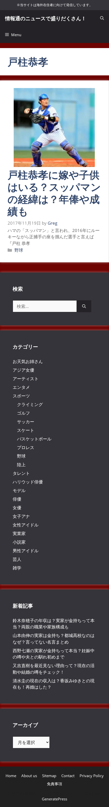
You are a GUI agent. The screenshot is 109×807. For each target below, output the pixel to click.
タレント (21, 473)
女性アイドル (26, 525)
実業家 (19, 533)
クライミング (30, 404)
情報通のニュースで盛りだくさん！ (45, 18)
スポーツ (21, 396)
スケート (25, 430)
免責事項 (54, 783)
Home (11, 775)
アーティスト (26, 378)
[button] (102, 18)
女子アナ (21, 516)
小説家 (19, 542)
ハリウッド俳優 (28, 482)
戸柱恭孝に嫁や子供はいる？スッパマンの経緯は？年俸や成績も (54, 193)
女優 (17, 508)
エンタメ (21, 387)
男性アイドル (26, 551)
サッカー (25, 421)
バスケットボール (34, 439)
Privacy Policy (92, 775)
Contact (68, 775)
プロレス (25, 447)
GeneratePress (54, 798)
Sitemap (49, 775)
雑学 (17, 568)
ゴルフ (23, 413)
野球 (18, 250)
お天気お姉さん (28, 361)
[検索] (84, 306)
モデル (19, 490)
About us (29, 775)
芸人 (17, 559)
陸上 (21, 465)
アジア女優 (23, 370)
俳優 (17, 499)
